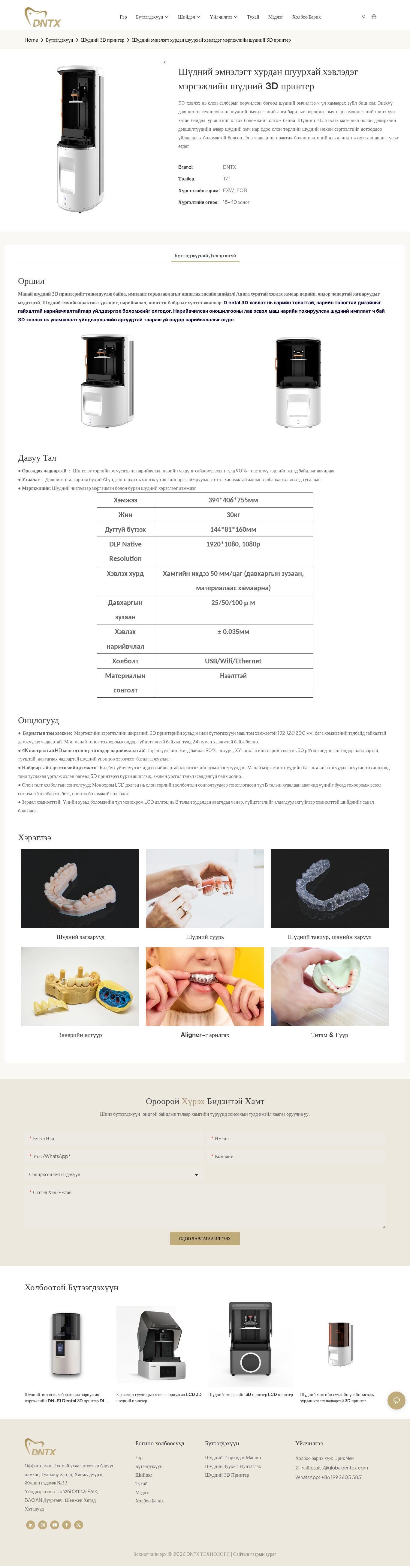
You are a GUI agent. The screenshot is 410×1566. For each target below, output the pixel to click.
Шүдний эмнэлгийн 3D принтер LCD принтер (250, 1394)
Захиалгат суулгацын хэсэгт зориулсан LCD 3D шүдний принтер (159, 1397)
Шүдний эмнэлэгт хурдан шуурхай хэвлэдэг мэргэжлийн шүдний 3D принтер (211, 40)
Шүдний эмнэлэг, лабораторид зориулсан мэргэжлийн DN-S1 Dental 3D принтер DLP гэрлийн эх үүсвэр (66, 1398)
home (31, 40)
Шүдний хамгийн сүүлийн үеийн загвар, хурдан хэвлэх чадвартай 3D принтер (337, 1397)
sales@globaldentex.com (340, 1467)
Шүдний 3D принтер (102, 40)
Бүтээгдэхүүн (59, 40)
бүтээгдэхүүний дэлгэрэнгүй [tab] (205, 255)
